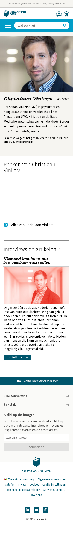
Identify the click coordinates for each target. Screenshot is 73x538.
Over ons (36, 495)
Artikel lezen (15, 357)
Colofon (9, 484)
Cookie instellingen (54, 484)
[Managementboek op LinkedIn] (27, 510)
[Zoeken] (65, 25)
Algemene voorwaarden (52, 479)
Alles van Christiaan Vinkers (32, 225)
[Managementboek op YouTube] (36, 510)
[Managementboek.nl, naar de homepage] (15, 16)
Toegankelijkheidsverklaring (23, 489)
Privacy (22, 484)
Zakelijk (10, 405)
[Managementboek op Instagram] (45, 510)
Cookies (34, 484)
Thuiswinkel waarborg (21, 479)
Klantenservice (15, 396)
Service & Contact (54, 489)
